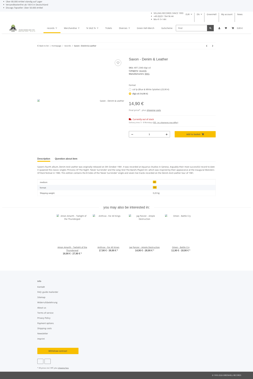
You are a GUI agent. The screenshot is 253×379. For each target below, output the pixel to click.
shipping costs (154, 110)
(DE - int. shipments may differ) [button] (165, 122)
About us (41, 307)
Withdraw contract (57, 351)
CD (155, 187)
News (240, 14)
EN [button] (198, 14)
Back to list (44, 45)
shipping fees (63, 368)
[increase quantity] (166, 134)
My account (227, 14)
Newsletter (42, 333)
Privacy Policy (43, 318)
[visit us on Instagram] (48, 361)
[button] (219, 28)
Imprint (41, 338)
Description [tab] (43, 158)
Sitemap (41, 297)
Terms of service (45, 312)
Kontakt (41, 286)
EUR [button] (188, 14)
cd (154, 182)
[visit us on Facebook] (40, 361)
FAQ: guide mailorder (47, 292)
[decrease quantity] (132, 134)
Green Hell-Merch (145, 28)
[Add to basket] (39, 55)
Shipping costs (44, 328)
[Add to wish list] (118, 63)
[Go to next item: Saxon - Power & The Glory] (213, 46)
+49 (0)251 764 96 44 (163, 16)
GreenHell (212, 14)
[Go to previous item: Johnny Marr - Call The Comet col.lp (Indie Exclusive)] (207, 46)
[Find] (210, 28)
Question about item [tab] (66, 158)
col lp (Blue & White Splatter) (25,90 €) (150, 89)
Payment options (45, 323)
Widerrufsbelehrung (47, 302)
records (143, 70)
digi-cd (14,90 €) (140, 93)
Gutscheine (166, 28)
